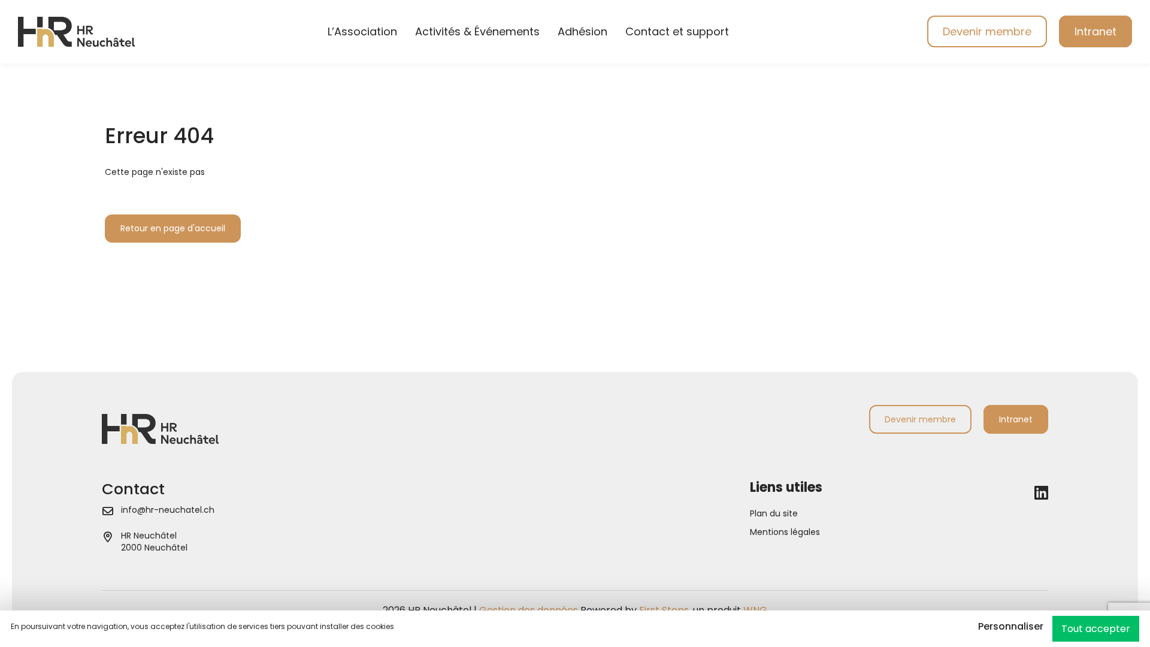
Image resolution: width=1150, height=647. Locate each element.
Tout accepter (1095, 629)
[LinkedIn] (1041, 493)
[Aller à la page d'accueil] (76, 31)
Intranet (1095, 31)
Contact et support (677, 31)
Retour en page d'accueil (172, 228)
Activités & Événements (477, 31)
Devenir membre (987, 31)
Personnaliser (1010, 626)
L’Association (362, 31)
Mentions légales (785, 532)
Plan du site (774, 513)
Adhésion (582, 31)
